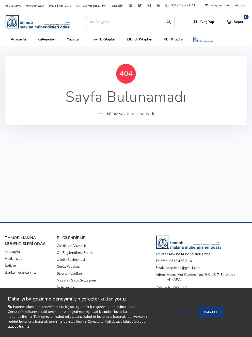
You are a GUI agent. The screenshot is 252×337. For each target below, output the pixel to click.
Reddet (182, 312)
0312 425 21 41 (183, 5)
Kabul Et (210, 312)
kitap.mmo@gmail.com (228, 5)
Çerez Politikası (42, 326)
